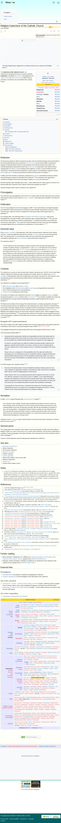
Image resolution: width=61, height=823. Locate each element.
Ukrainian (51, 684)
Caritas (30, 722)
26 (15, 420)
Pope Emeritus (35, 656)
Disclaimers (23, 819)
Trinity (28, 625)
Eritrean (26, 681)
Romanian (43, 682)
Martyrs (50, 652)
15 (29, 282)
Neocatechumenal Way (20, 719)
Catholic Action (18, 716)
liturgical (9, 172)
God (25, 625)
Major (52, 666)
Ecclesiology (18, 633)
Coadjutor (45, 668)
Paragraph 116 (47, 525)
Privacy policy (4, 819)
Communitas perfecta (29, 632)
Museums (53, 692)
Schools (30, 725)
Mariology (19, 643)
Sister (53, 673)
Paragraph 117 (47, 527)
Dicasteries (53, 657)
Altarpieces (42, 692)
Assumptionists (18, 702)
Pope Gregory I (35, 614)
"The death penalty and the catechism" (14, 535)
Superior (32, 672)
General (45, 672)
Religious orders (7, 706)
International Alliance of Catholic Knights (30, 718)
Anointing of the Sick (52, 637)
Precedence (10, 675)
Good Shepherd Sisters (48, 706)
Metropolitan (27, 668)
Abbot (36, 672)
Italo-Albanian (53, 681)
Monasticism (47, 612)
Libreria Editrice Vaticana (33, 516)
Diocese (26, 666)
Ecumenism (44, 632)
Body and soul (40, 625)
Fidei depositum (7, 574)
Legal (11, 616)
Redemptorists (29, 709)
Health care (24, 725)
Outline (25, 602)
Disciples (34, 654)
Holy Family (17, 652)
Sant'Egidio (52, 716)
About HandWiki (14, 819)
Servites (36, 709)
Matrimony (39, 639)
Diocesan (40, 668)
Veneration (26, 644)
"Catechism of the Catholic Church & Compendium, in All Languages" (22, 549)
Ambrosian (26, 688)
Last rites (26, 639)
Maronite (33, 682)
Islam (34, 623)
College (25, 657)
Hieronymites (17, 707)
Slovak (25, 684)
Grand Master (35, 673)
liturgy (21, 251)
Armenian (53, 677)
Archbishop (34, 668)
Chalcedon (24, 612)
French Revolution (33, 621)
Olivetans (41, 707)
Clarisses (57, 704)
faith (10, 168)
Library (48, 692)
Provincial (50, 672)
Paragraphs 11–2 (47, 516)
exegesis (49, 295)
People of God (51, 633)
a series (48, 76)
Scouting (43, 718)
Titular (56, 668)
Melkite (38, 682)
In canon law (37, 635)
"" (15, 491)
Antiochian (33, 686)
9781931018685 (38, 533)
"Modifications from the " (14, 515)
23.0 (6, 536)
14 (8, 279)
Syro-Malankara (44, 684)
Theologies (40, 94)
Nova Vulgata (37, 630)
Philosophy (10, 648)
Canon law (10, 672)
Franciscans (39, 706)
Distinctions (21, 693)
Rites (38, 103)
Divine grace (48, 625)
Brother (42, 673)
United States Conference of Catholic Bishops (15, 587)
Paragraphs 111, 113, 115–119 (51, 523)
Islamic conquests (25, 614)
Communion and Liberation (41, 716)
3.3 (10, 490)
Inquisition (50, 615)
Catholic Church (48, 78)
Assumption (27, 641)
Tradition (10, 635)
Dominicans (32, 706)
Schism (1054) (50, 614)
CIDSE (51, 722)
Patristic (32, 295)
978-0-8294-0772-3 (50, 509)
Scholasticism (25, 617)
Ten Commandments (29, 628)
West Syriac (36, 689)
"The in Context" (17, 542)
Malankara (42, 689)
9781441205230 (21, 530)
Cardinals (31, 657)
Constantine (35, 610)
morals (16, 168)
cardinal (7, 399)
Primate (56, 666)
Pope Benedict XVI (29, 399)
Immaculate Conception (41, 641)
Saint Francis (37, 715)
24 (25, 364)
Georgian (36, 681)
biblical (3, 172)
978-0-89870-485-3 (29, 562)
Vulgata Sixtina (50, 628)
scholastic (16, 297)
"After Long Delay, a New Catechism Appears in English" (35, 506)
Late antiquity (31, 612)
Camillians (31, 704)
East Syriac (51, 686)
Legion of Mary (50, 718)
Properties (36, 659)
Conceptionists (18, 706)
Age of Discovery (33, 617)
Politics (16, 650)
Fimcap (57, 715)
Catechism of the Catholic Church (13, 516)
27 (12, 434)
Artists (22, 692)
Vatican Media (29, 697)
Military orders (50, 715)
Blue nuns (16, 704)
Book (29, 727)
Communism (53, 621)
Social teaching (40, 646)
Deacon (40, 670)
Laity (11, 673)
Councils (38, 632)
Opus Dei (29, 719)
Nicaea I (57, 610)
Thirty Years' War (53, 619)
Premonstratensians (19, 709)
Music (15, 693)
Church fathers (41, 606)
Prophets (38, 652)
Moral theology (24, 646)
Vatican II (46, 621)
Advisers (39, 657)
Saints (39, 626)
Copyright (31, 819)
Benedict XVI (42, 656)
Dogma (54, 625)
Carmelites (37, 704)
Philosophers (48, 646)
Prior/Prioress (27, 673)
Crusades (36, 615)
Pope (38, 86)
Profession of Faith (10, 286)
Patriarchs (32, 652)
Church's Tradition (24, 249)
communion (35, 234)
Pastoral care (6, 461)
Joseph (26, 652)
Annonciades (26, 702)
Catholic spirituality (8, 455)
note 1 (46, 223)
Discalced (30, 715)
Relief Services (45, 722)
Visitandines (17, 711)
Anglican (26, 689)
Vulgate (37, 628)
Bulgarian (32, 679)
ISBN (42, 504)
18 (58, 303)
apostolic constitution (29, 197)
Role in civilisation (29, 693)
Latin (25, 72)
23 (20, 332)
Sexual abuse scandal (26, 623)
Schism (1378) (43, 615)
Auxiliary (51, 668)
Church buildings (34, 692)
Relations (55, 648)
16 (36, 296)
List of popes (19, 661)
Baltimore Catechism (8, 452)
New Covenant (52, 309)
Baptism (26, 637)
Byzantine (45, 686)
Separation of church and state (44, 648)
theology (36, 179)
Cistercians (51, 704)
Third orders (49, 713)
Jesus (22, 604)
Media (11, 699)
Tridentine (52, 688)
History (52, 86)
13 (14, 241)
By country (10, 677)
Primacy (30, 608)
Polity (17, 667)
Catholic (56, 632)
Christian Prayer (7, 292)
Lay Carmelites (23, 715)
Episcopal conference (33, 666)
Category (40, 727)
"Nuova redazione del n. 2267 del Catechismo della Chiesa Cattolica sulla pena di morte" (27, 538)
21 (9, 316)
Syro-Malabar (35, 684)
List (35, 657)
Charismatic (14, 419)
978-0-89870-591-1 (40, 559)
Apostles (56, 604)
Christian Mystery (20, 288)
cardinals (36, 175)
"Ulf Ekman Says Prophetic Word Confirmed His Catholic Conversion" (38, 545)
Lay (30, 713)
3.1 (7, 490)
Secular (43, 715)
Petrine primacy (32, 606)
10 (48, 218)
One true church (42, 633)
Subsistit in (30, 635)
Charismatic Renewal (28, 716)
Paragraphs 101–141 (48, 521)
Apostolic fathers (49, 606)
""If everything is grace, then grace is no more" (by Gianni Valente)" (21, 496)
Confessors (28, 654)
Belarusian (26, 679)
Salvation (44, 626)
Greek (41, 681)
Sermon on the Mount (53, 626)
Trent (46, 619)
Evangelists (22, 654)
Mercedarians (29, 707)
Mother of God (40, 643)
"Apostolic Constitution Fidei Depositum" (31, 489)
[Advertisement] (30, 769)
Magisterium (37, 251)
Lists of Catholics (37, 602)
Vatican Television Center (48, 697)
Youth (38, 713)
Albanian (48, 677)
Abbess (40, 672)
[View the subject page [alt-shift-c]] (1, 31)
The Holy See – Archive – (19, 583)
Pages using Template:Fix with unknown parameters (22, 746)
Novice (29, 675)
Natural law (17, 646)
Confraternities (18, 713)
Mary (57, 87)
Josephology (39, 644)
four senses (31, 297)
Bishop (42, 666)
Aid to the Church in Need (20, 722)
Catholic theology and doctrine (47, 746)
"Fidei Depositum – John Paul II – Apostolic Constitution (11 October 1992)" (23, 518)
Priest (35, 670)
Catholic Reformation (39, 619)
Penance (44, 637)
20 (7, 316)
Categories (4, 746)
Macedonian (27, 682)
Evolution (33, 648)
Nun (57, 673)
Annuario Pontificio (19, 700)
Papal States (43, 614)
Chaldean (38, 679)
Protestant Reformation (26, 619)
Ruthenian (54, 682)
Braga (31, 688)
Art (15, 692)
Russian (49, 682)
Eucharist (38, 637)
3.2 (8, 490)
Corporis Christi (33, 633)
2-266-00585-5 (48, 504)
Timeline (57, 86)
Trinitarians (53, 709)
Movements (26, 713)
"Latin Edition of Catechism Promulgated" (15, 513)
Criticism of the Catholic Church (48, 693)
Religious (26, 672)
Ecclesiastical (9, 614)
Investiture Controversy (26, 615)
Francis (42, 86)
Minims (36, 707)
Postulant (43, 675)
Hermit (25, 675)
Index (20, 602)
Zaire (30, 689)
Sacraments (52, 87)
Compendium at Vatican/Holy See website (14, 596)
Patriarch (47, 666)
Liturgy (46, 87)
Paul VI (47, 688)
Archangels (44, 652)
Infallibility (26, 633)
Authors (27, 692)
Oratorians (47, 707)
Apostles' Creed (22, 286)
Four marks (51, 632)
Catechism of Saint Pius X (10, 446)
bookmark (57, 27)
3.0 (5, 490)
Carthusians (44, 704)
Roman (42, 688)
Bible (11, 634)
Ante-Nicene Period (26, 610)
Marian (18, 692)
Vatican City (52, 82)
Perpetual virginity (49, 643)
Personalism (32, 646)
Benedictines (46, 702)
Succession (24, 606)
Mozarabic (37, 688)
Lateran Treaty (51, 661)
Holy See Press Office (19, 697)
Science (28, 648)
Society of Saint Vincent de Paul (26, 723)
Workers (43, 713)
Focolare (16, 718)
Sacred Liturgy (32, 288)
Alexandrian (27, 686)
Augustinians (33, 702)
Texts (38, 96)
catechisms (13, 261)
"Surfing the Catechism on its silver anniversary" (31, 511)
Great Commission (48, 604)
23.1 (8, 536)
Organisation (40, 92)
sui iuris (20, 682)
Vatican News (37, 697)
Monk (49, 673)
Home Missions (37, 722)
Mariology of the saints (30, 643)
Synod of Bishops (28, 659)
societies (10, 707)
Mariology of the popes (54, 641)
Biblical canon (39, 612)
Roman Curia (46, 657)
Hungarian (46, 681)
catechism (19, 76)
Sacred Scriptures (51, 249)
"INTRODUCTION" (9, 501)
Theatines (41, 709)
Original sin (34, 626)
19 (17, 313)
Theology (41, 87)
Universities (57, 615)
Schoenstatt (36, 719)
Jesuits (23, 707)
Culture (11, 693)
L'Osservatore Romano (36, 699)
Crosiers (25, 706)
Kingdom (33, 625)
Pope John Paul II (17, 77)
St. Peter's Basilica (45, 82)
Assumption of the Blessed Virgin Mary (35, 216)
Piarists (53, 707)
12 (16, 222)
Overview (48, 84)
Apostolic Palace (42, 661)
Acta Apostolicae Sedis (49, 699)
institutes (4, 707)
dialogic (26, 431)
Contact (3, 820)
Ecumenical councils (51, 656)
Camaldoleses (23, 704)
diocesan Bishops (22, 238)
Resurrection (39, 604)
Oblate (38, 675)
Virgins (39, 654)
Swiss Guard (47, 663)
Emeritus (26, 670)
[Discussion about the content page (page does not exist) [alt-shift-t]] (5, 31)
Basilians (40, 702)
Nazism (41, 621)
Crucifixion (32, 604)
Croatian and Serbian (51, 679)
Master (34, 675)
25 (40, 398)
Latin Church (27, 677)
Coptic (43, 679)
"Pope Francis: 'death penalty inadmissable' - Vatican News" (24, 537)
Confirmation (32, 637)
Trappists (47, 709)
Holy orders (33, 639)
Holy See (19, 659)
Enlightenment (24, 621)
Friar (45, 673)
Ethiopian (31, 681)
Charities (10, 723)
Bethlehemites (54, 702)
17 (7, 300)
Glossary (30, 602)
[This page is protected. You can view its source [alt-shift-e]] (51, 31)
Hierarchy (47, 86)
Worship (45, 630)
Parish (31, 670)
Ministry (26, 604)
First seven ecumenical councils (47, 610)
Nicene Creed (27, 626)
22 (38, 326)
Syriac (29, 684)
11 (33, 220)
